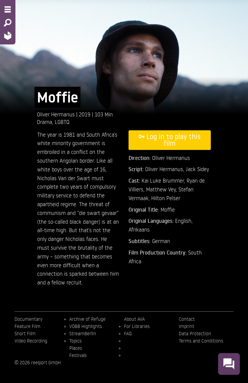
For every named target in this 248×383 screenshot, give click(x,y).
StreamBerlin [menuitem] (82, 333)
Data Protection (195, 333)
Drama (44, 121)
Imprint (186, 326)
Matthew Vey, (162, 189)
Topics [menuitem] (75, 341)
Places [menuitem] (75, 348)
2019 (85, 114)
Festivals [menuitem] (78, 355)
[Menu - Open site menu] (8, 9)
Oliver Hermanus (56, 114)
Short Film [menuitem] (25, 333)
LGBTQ (62, 121)
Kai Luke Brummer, (164, 180)
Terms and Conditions (201, 341)
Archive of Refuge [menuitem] (87, 319)
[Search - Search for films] (8, 22)
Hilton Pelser (165, 197)
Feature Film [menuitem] (28, 326)
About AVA (134, 319)
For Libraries (137, 326)
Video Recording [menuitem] (31, 341)
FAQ (128, 333)
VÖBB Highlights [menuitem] (85, 326)
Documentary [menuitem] (28, 319)
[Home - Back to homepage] (8, 35)
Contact (187, 319)
